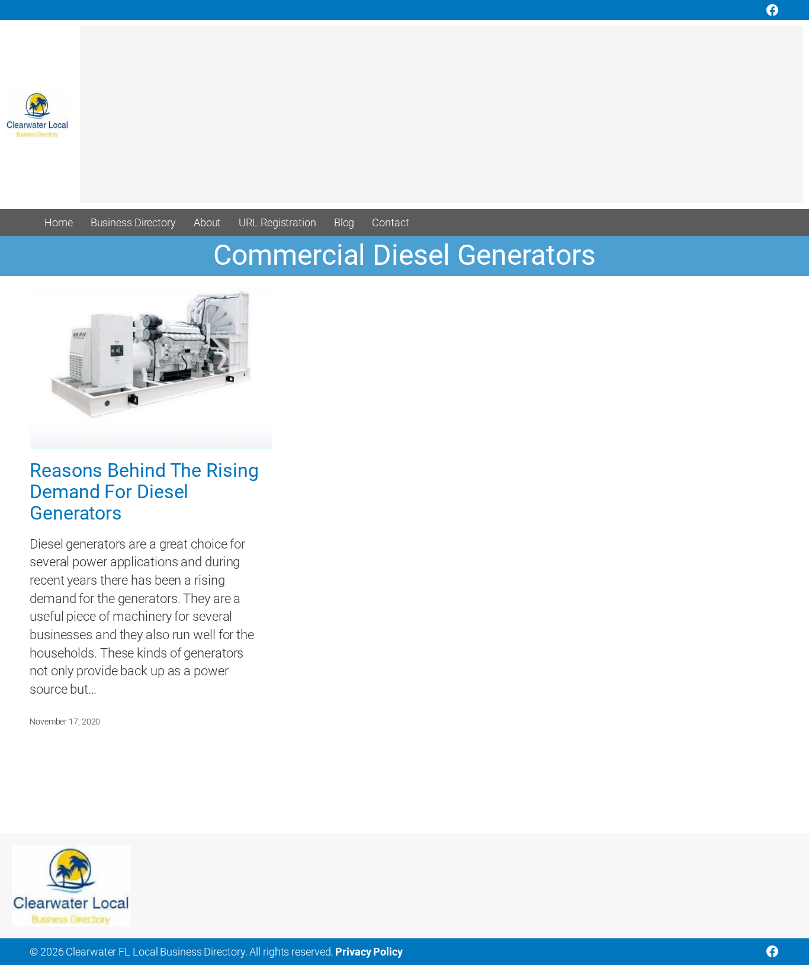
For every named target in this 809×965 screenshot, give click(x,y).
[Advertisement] (435, 120)
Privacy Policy (369, 951)
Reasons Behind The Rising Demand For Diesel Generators (144, 492)
